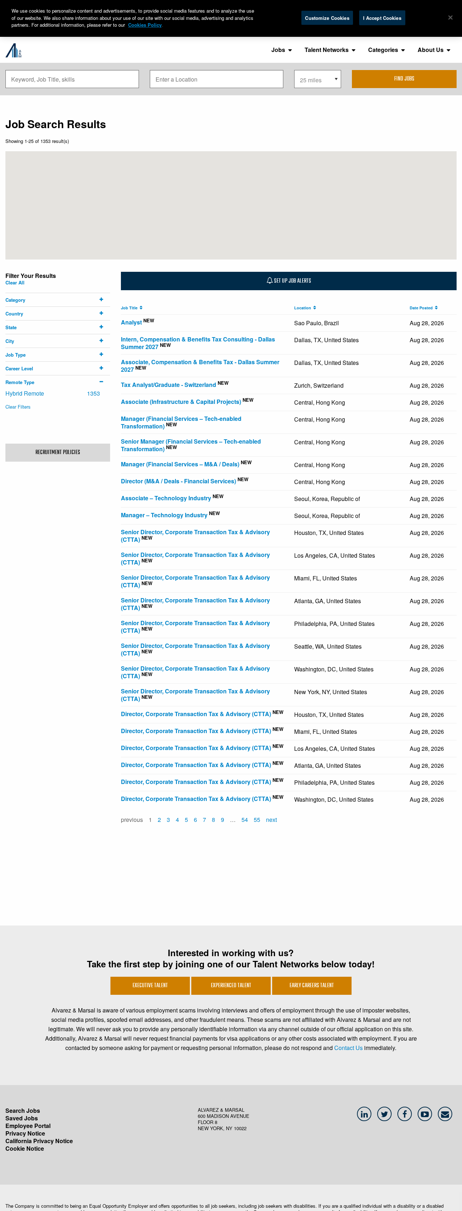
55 (257, 819)
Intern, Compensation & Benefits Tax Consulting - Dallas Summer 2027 (198, 343)
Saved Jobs (21, 1118)
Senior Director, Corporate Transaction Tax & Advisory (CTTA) (195, 536)
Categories (383, 49)
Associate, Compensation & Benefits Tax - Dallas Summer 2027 (200, 366)
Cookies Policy (145, 24)
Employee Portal (28, 1125)
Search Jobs (22, 1110)
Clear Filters (18, 406)
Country (14, 313)
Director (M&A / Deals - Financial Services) (178, 481)
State (11, 327)
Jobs (278, 49)
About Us (431, 49)
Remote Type (19, 382)
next (271, 819)
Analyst (131, 322)
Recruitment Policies (57, 452)
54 (244, 819)
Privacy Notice (25, 1133)
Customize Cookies (327, 17)
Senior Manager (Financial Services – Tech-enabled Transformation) (191, 445)
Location (303, 307)
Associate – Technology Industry (166, 498)
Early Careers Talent (311, 985)
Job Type (15, 355)
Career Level (19, 368)
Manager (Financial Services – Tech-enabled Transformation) (181, 422)
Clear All (15, 282)
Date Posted (422, 307)
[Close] (450, 17)
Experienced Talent (231, 985)
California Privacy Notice (39, 1141)
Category (15, 300)
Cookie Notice (24, 1148)
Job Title (130, 307)
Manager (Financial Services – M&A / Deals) (180, 464)
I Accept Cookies (382, 17)
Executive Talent (150, 985)
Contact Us (348, 1048)
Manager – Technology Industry (164, 515)
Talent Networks (327, 49)
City (9, 341)
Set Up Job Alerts (292, 281)
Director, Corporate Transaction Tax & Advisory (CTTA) (196, 714)
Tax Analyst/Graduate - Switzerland (168, 384)
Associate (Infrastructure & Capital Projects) (181, 401)
